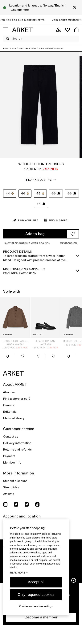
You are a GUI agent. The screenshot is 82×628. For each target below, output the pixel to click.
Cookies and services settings (36, 606)
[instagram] (5, 504)
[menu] (5, 30)
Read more (19, 572)
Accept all (36, 582)
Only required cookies (36, 594)
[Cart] (76, 30)
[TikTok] (37, 504)
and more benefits (27, 19)
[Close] (74, 7)
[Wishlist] (67, 30)
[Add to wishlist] (73, 234)
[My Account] (58, 30)
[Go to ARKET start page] (22, 30)
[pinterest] (26, 504)
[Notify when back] (7, 356)
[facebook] (16, 504)
